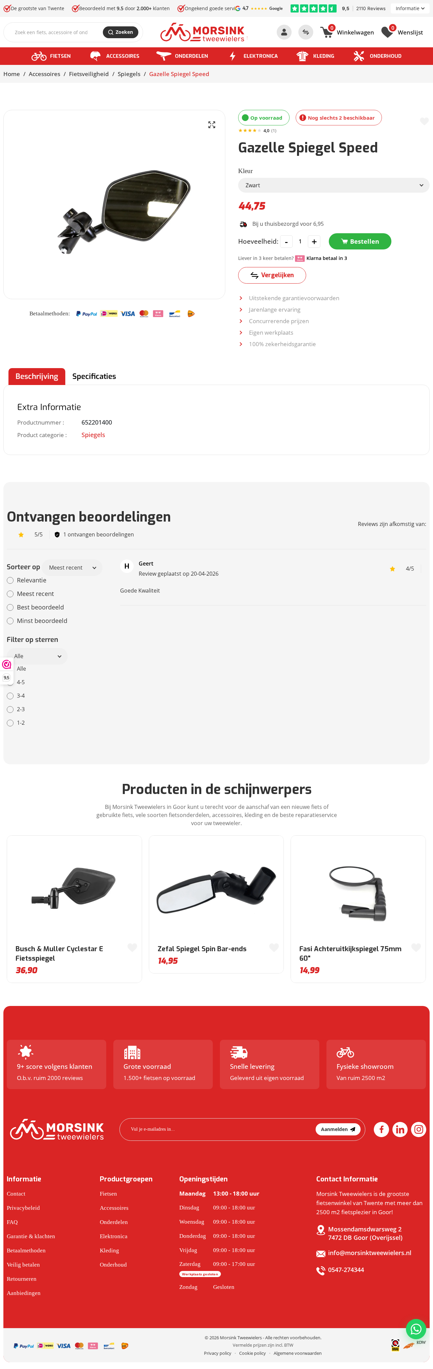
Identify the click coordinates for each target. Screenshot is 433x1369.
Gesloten (206, 1287)
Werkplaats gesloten (200, 1274)
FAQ (12, 1222)
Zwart (253, 185)
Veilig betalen (23, 1265)
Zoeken (124, 32)
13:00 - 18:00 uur (219, 1193)
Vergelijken (277, 275)
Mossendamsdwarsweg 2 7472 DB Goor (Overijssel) (365, 1233)
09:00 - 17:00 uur (217, 1268)
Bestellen (364, 241)
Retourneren (22, 1279)
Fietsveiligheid (89, 74)
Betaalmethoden (26, 1250)
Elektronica (261, 56)
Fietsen (60, 56)
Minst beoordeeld (42, 621)
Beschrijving (37, 376)
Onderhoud (386, 56)
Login (284, 32)
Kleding (323, 56)
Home (11, 74)
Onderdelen (191, 56)
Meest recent (66, 567)
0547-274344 (346, 1270)
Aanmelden (334, 1129)
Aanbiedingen (24, 1293)
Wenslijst (407, 31)
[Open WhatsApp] (416, 1329)
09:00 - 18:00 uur (217, 1207)
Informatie (407, 8)
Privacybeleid (23, 1208)
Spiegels (129, 74)
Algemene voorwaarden (298, 1353)
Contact (16, 1194)
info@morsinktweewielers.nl (369, 1253)
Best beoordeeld (40, 607)
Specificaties (94, 376)
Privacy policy (217, 1353)
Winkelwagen (352, 31)
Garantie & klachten (31, 1236)
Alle (18, 656)
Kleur (245, 170)
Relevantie (31, 580)
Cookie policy (252, 1353)
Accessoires (122, 56)
